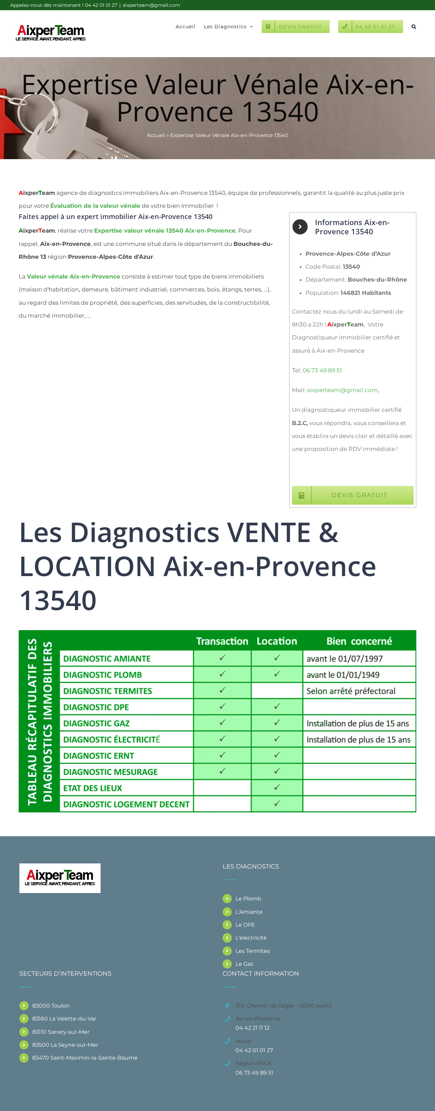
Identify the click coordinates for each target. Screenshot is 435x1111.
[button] (414, 26)
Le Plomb (248, 898)
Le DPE (245, 925)
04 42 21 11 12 (252, 1028)
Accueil (156, 135)
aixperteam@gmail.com (151, 5)
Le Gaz (244, 964)
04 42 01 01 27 (254, 1050)
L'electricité (251, 938)
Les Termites (253, 951)
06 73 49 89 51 (322, 370)
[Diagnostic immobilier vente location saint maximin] (217, 632)
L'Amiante (249, 912)
